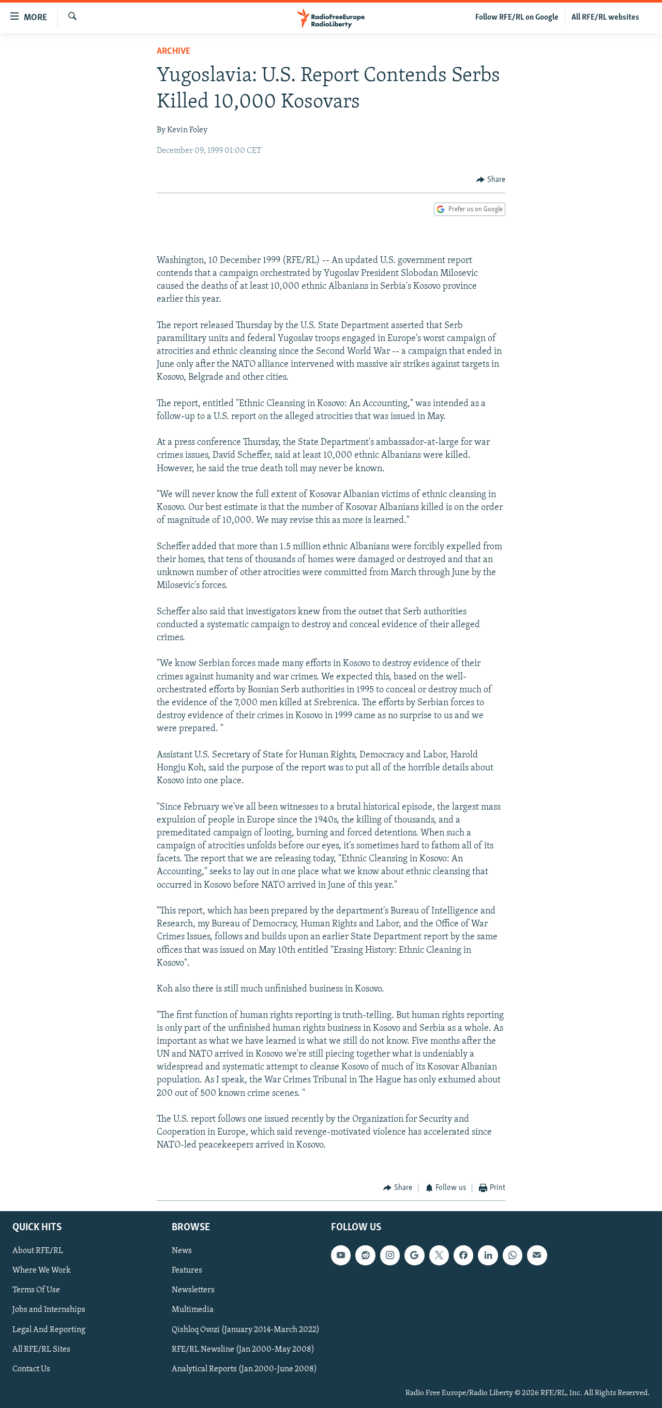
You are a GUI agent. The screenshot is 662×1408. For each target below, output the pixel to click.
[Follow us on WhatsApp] (512, 1255)
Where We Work (41, 1271)
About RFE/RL (37, 1251)
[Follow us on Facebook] (463, 1255)
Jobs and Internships (48, 1310)
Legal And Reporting (48, 1330)
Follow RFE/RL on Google (517, 17)
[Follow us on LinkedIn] (488, 1255)
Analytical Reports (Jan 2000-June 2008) (244, 1369)
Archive (173, 51)
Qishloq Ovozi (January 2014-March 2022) (246, 1330)
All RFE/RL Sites (41, 1349)
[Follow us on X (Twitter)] (439, 1255)
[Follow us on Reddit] (365, 1255)
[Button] (490, 180)
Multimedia (193, 1310)
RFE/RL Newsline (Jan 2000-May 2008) (243, 1349)
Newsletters (193, 1291)
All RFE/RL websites (605, 17)
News (182, 1251)
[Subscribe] (537, 1255)
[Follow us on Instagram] (390, 1255)
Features (187, 1271)
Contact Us (31, 1369)
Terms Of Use (36, 1291)
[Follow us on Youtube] (341, 1255)
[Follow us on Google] (414, 1255)
